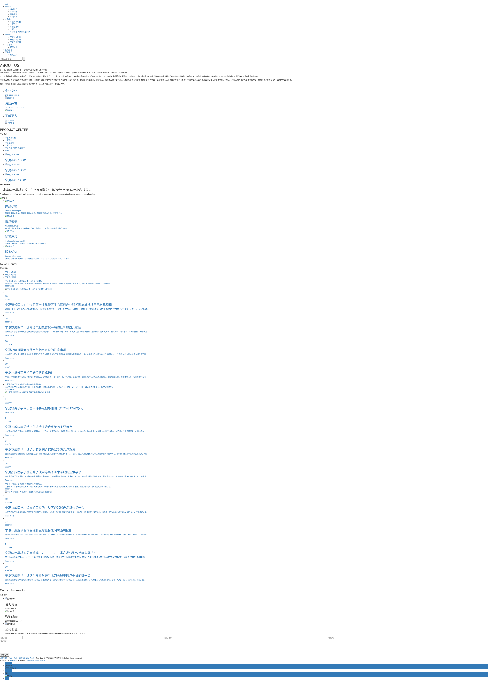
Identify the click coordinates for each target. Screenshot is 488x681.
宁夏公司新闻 (15, 37)
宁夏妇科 (13, 29)
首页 (7, 4)
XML (15, 658)
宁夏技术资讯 (15, 42)
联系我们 (8, 52)
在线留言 (8, 49)
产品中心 (8, 19)
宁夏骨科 (13, 24)
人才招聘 (8, 44)
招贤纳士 (13, 47)
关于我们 (8, 6)
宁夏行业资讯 (15, 39)
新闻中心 (8, 34)
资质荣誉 (13, 14)
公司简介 (13, 9)
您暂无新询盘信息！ (27, 658)
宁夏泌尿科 (14, 26)
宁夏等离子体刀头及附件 (20, 32)
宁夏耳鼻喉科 (15, 21)
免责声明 (41, 660)
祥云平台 (13, 660)
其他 (7, 150)
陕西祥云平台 (32, 660)
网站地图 (3, 658)
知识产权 (13, 16)
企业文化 (13, 11)
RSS (10, 658)
